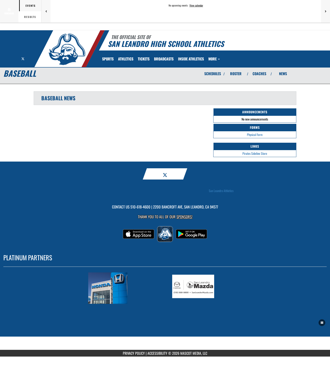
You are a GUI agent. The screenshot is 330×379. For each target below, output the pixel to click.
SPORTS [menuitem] (108, 58)
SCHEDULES (212, 73)
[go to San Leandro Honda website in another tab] (123, 288)
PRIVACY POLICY (134, 353)
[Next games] (325, 11)
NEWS (283, 73)
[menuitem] (144, 58)
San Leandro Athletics (221, 190)
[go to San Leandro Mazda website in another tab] (207, 288)
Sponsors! (184, 216)
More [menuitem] (213, 58)
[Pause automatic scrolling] (322, 322)
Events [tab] (31, 5)
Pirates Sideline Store (254, 153)
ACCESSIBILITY (157, 353)
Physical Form (255, 134)
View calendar (196, 5)
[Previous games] (46, 11)
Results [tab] (30, 17)
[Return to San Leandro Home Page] (67, 49)
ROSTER (236, 73)
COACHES (259, 73)
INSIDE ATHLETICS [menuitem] (191, 58)
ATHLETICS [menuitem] (125, 58)
